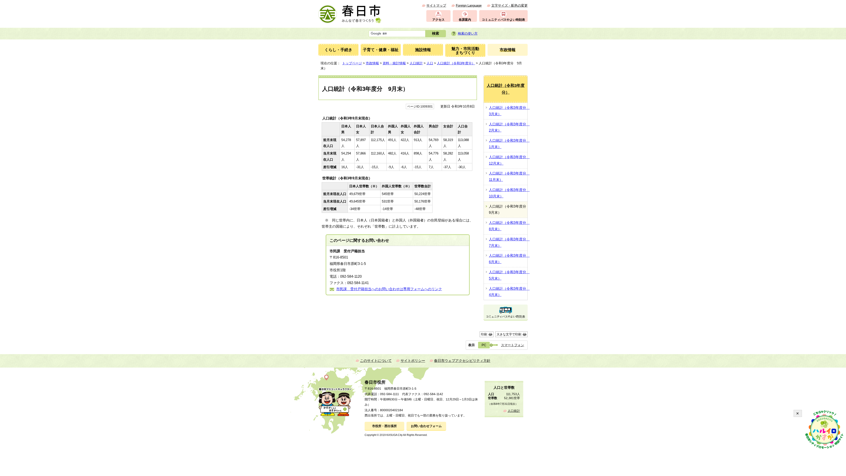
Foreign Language (469, 5)
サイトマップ (436, 5)
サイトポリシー (413, 361)
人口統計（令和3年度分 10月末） (508, 193)
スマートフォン (512, 345)
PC (484, 345)
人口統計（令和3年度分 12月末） (508, 160)
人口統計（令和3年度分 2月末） (508, 127)
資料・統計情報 (394, 63)
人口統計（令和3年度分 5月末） (508, 275)
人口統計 (416, 63)
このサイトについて (376, 361)
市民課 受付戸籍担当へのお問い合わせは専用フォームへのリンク (389, 289)
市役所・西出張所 (384, 426)
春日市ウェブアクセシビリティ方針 (462, 361)
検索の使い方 (468, 33)
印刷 (484, 334)
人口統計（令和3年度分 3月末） (508, 111)
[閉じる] (798, 413)
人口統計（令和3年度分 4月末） (508, 292)
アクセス (438, 19)
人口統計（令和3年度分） (456, 63)
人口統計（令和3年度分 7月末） (508, 242)
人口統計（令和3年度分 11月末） (508, 176)
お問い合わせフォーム (426, 426)
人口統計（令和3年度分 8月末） (508, 226)
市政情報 (372, 63)
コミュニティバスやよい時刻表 (503, 19)
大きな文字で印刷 (509, 334)
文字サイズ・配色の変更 (509, 5)
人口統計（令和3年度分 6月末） (508, 259)
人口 (430, 63)
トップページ (352, 63)
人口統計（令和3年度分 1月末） (508, 144)
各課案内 (465, 19)
